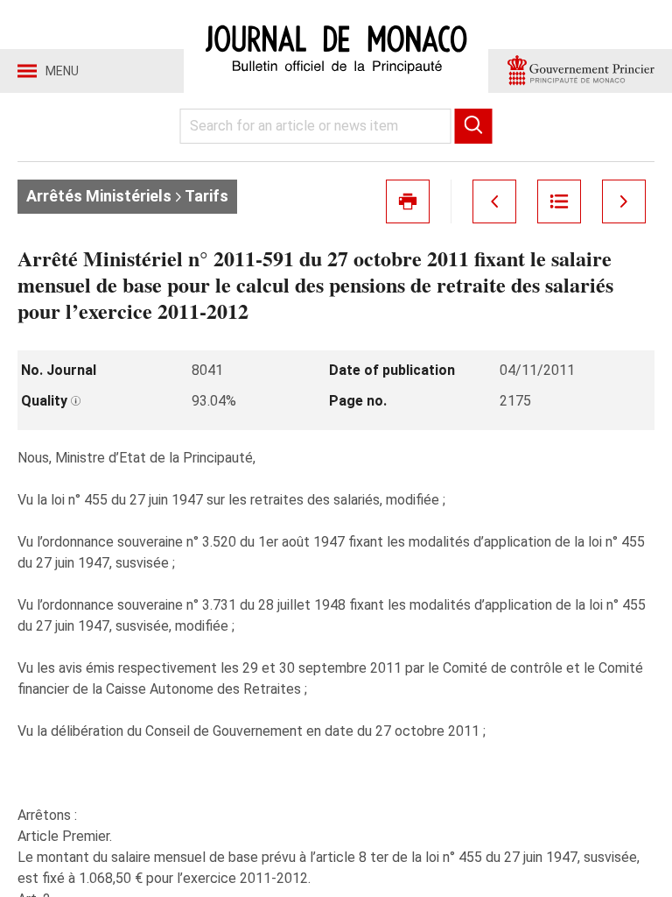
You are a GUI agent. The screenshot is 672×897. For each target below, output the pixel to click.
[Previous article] (494, 201)
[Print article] (408, 201)
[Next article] (624, 201)
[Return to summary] (559, 201)
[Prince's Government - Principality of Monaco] (580, 71)
